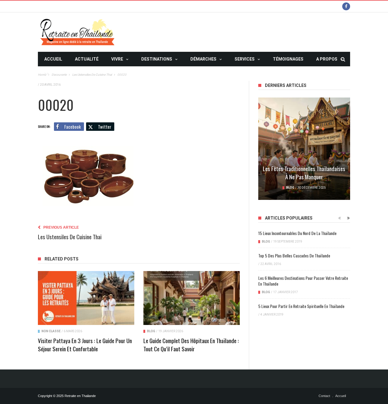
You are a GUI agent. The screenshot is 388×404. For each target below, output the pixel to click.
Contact (324, 396)
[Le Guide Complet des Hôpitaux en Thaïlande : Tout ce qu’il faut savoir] (191, 298)
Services (245, 59)
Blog (151, 331)
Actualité (87, 59)
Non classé (51, 331)
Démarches (203, 59)
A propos (326, 59)
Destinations (156, 59)
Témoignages (288, 59)
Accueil (53, 59)
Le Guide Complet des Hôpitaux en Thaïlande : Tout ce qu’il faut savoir (191, 344)
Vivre (117, 59)
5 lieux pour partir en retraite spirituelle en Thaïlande (301, 306)
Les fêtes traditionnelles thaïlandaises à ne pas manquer (304, 172)
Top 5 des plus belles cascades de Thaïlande (294, 255)
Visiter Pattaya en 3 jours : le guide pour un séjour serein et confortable (85, 344)
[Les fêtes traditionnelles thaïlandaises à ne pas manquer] (304, 149)
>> (46, 73)
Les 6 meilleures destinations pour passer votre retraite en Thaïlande (303, 281)
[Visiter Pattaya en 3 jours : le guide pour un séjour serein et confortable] (86, 298)
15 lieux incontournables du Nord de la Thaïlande (297, 233)
